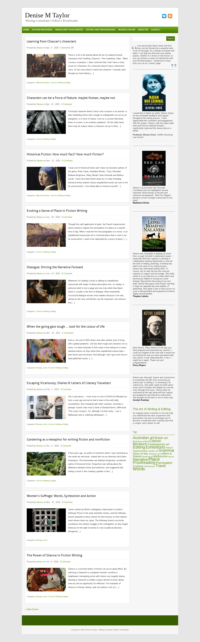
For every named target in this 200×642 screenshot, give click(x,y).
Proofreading (144, 462)
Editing (139, 447)
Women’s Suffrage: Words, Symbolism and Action (61, 496)
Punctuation (164, 463)
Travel (160, 466)
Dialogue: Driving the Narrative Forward (55, 267)
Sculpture (138, 466)
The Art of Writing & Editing (60, 83)
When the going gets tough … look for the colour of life (66, 326)
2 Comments (68, 333)
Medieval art (147, 457)
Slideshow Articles (43, 83)
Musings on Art (41, 368)
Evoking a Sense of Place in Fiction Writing (57, 211)
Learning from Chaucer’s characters (51, 41)
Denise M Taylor (47, 15)
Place (154, 459)
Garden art (153, 451)
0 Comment (66, 104)
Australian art (143, 438)
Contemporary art (158, 444)
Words (139, 469)
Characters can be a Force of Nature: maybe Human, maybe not (71, 98)
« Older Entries (32, 609)
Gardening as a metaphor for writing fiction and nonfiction (68, 439)
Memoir (171, 457)
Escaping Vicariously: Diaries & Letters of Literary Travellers (69, 383)
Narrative (140, 459)
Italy (146, 453)
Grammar (166, 450)
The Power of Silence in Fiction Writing (54, 555)
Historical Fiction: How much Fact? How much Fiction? (65, 154)
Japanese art (154, 454)
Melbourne (160, 456)
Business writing (141, 441)
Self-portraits (149, 466)
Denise (40, 48)
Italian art (138, 453)
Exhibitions (155, 447)
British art (161, 438)
